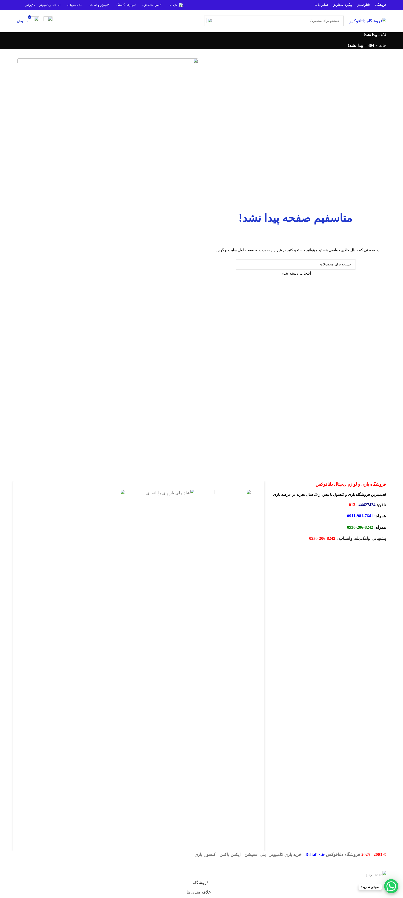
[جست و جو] (209, 21)
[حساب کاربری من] (48, 21)
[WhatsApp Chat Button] (391, 886)
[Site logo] (367, 20)
